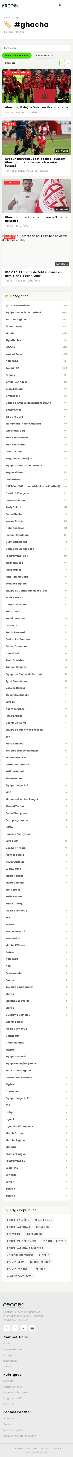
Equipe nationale (18, 1227)
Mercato (8, 1381)
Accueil (7, 17)
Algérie (44, 1255)
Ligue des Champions (16, 1392)
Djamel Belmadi (40, 1262)
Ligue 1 (7, 1343)
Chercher (10, 62)
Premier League (12, 1349)
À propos (8, 1418)
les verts (13, 1234)
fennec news (15, 1262)
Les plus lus (44, 55)
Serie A (7, 1366)
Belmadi (41, 1269)
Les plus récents (17, 55)
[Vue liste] (68, 63)
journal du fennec (20, 1255)
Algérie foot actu (19, 1276)
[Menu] (68, 5)
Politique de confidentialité (19, 1435)
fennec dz (43, 1227)
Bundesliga (10, 1361)
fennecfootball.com (37, 1452)
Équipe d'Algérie (13, 1387)
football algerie (54, 1241)
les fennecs (34, 1234)
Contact (8, 1424)
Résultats (8, 1404)
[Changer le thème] (60, 5)
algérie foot (43, 1220)
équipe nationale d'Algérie (25, 1248)
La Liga (7, 1355)
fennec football (18, 1269)
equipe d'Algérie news (22, 1241)
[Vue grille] (62, 63)
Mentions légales (13, 1430)
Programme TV (12, 1398)
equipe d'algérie (18, 1220)
